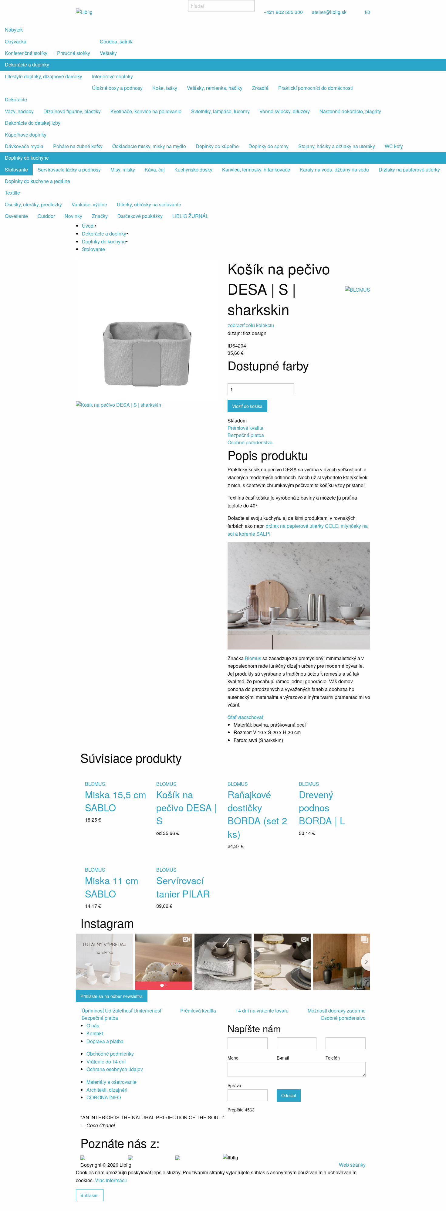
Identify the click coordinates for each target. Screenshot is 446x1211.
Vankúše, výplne (89, 204)
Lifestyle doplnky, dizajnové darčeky (43, 76)
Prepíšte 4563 (241, 1110)
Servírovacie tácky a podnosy (69, 169)
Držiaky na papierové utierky (409, 169)
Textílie (12, 192)
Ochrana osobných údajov (114, 1069)
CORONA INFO (103, 1097)
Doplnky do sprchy (268, 146)
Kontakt (94, 1033)
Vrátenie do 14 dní (106, 1061)
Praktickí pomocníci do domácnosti (315, 87)
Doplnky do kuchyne (27, 157)
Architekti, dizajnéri (106, 1089)
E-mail (283, 1058)
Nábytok (14, 29)
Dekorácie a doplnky (27, 64)
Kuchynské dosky (193, 169)
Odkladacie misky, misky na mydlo (149, 146)
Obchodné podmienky (110, 1053)
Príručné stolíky (73, 52)
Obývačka (15, 41)
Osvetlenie (16, 215)
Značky (100, 215)
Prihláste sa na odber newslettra (111, 996)
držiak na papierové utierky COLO (302, 525)
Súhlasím (89, 1195)
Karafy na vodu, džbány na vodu (334, 169)
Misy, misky (122, 169)
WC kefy (394, 146)
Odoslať (288, 1095)
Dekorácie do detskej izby (32, 122)
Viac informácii (111, 1180)
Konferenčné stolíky (26, 52)
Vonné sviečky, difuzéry (284, 111)
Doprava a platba (104, 1041)
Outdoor (46, 215)
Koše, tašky (164, 87)
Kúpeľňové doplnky (25, 134)
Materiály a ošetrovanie (111, 1081)
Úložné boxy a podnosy (117, 87)
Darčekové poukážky (140, 215)
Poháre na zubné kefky (78, 146)
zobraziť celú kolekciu (251, 325)
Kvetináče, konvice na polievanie (145, 111)
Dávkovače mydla (24, 146)
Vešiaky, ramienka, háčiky (214, 87)
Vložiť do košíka (247, 406)
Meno (233, 1058)
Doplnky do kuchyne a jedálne (37, 181)
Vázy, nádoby (19, 111)
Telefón (333, 1058)
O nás (92, 1025)
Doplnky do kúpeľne (217, 146)
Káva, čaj (155, 169)
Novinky (73, 215)
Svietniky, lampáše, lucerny (220, 111)
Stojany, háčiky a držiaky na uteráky (336, 146)
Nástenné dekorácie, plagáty (350, 111)
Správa (234, 1085)
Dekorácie (16, 99)
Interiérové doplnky (112, 76)
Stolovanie (16, 169)
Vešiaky (108, 52)
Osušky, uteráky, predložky (33, 204)
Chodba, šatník (116, 41)
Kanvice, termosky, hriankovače (256, 169)
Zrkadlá (260, 87)
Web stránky (352, 1164)
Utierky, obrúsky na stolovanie (149, 204)
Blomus (253, 658)
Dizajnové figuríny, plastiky (72, 111)
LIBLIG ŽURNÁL (190, 215)
